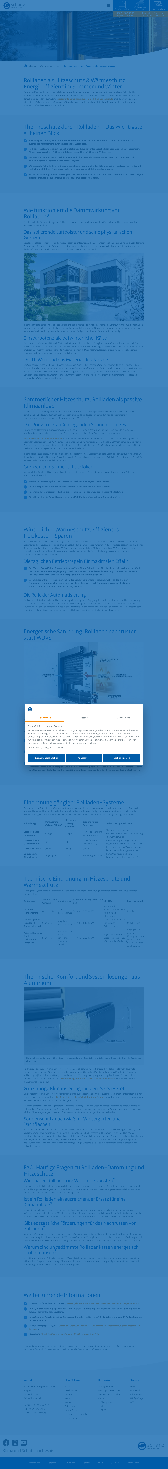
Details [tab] (84, 718)
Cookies (59, 747)
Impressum (33, 747)
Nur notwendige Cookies (46, 758)
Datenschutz (47, 747)
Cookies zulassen (122, 758)
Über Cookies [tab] (123, 718)
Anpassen (82, 758)
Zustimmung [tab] (44, 718)
